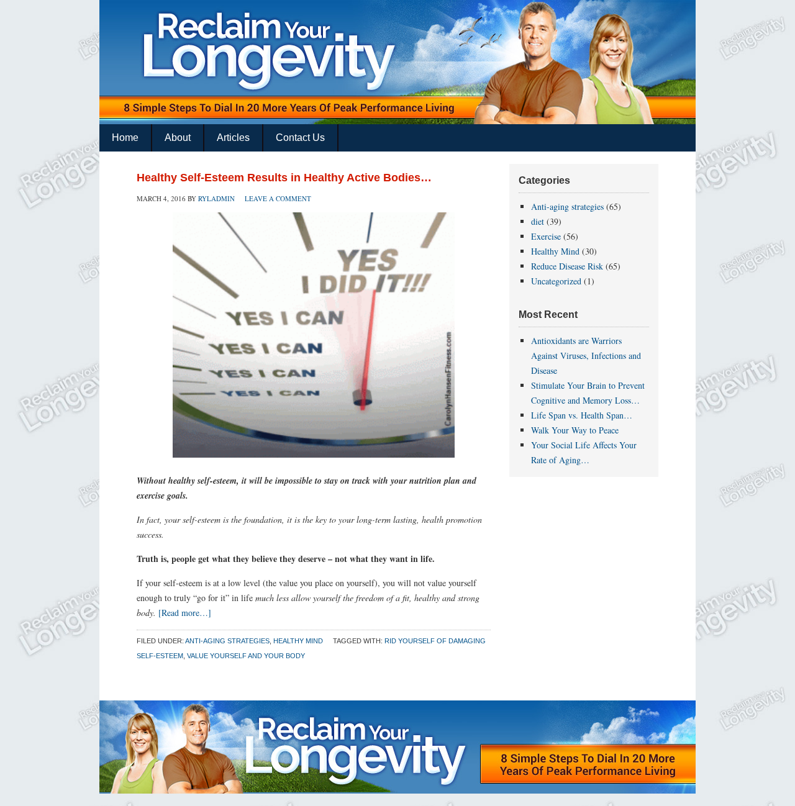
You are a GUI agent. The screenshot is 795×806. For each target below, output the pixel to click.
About (178, 137)
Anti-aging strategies (227, 641)
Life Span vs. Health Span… (581, 415)
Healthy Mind (298, 641)
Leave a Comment (278, 198)
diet (537, 221)
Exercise (546, 236)
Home (125, 137)
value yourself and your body (246, 655)
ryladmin (216, 198)
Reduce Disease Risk (567, 266)
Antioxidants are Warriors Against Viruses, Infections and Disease (586, 355)
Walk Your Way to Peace (575, 430)
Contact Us (300, 137)
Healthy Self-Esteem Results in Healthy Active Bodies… (284, 177)
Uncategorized (556, 281)
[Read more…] (184, 612)
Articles (233, 137)
